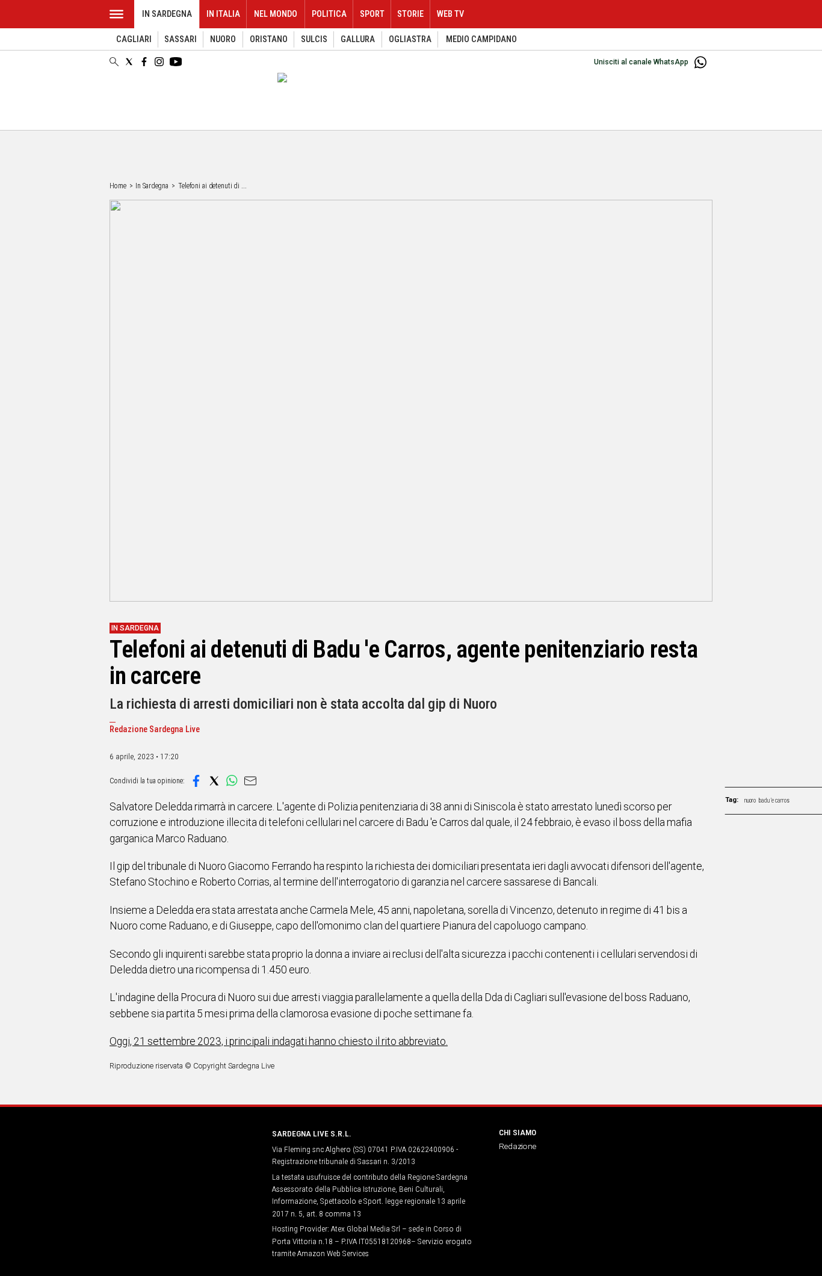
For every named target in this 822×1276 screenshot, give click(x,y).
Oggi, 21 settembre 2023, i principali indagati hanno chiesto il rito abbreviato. (279, 1041)
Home (118, 186)
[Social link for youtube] (176, 61)
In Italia (223, 14)
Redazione (517, 1146)
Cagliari (134, 39)
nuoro (750, 800)
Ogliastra (410, 39)
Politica (329, 14)
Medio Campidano (481, 39)
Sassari (180, 39)
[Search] (114, 62)
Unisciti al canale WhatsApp (641, 62)
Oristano (269, 39)
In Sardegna (167, 14)
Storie (410, 14)
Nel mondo (275, 14)
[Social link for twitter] (129, 61)
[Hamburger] (116, 14)
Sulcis (314, 39)
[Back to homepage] (183, 1156)
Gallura (358, 39)
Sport (372, 14)
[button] (196, 781)
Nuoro (223, 39)
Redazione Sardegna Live (155, 729)
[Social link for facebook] (144, 61)
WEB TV (450, 14)
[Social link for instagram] (159, 61)
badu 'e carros (774, 800)
